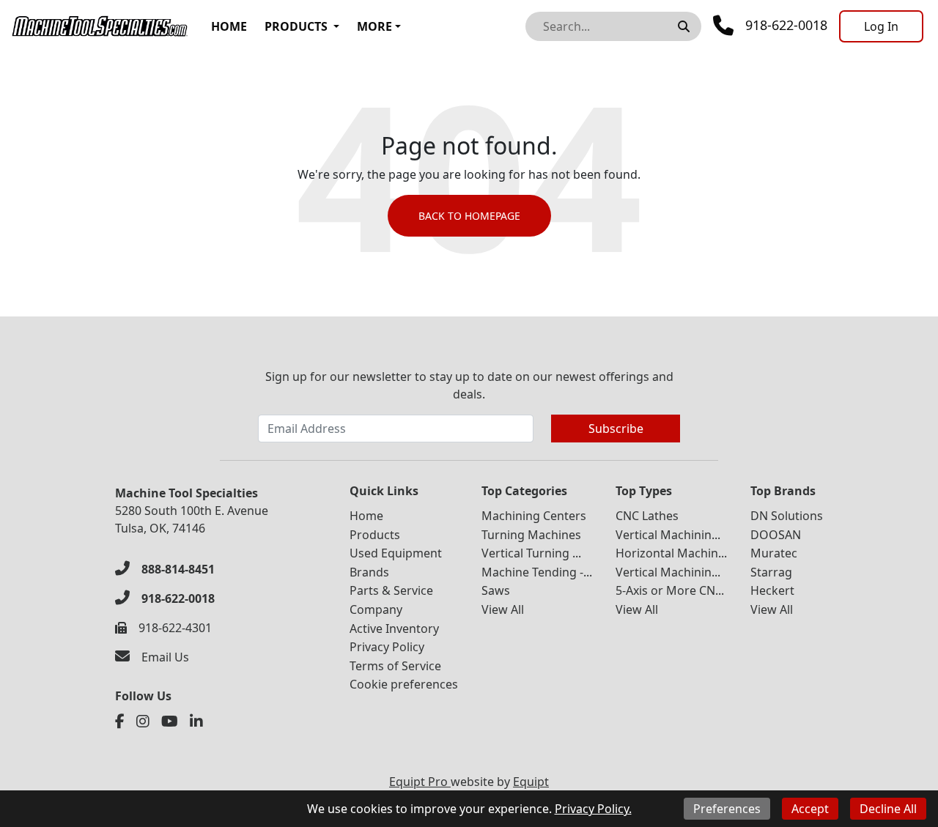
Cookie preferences (404, 684)
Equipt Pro (420, 782)
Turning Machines (531, 535)
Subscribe (615, 428)
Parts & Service (391, 590)
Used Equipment (396, 553)
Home (229, 26)
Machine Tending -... (536, 572)
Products (296, 26)
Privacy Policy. (593, 809)
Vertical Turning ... (531, 553)
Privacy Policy (387, 647)
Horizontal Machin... (671, 553)
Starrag (771, 572)
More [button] (374, 26)
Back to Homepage (469, 216)
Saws (495, 590)
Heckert (772, 590)
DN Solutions (786, 516)
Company (376, 609)
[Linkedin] (196, 721)
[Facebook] (120, 721)
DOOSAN (775, 535)
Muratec (773, 553)
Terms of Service (395, 666)
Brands (369, 572)
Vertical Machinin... (668, 535)
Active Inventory (394, 628)
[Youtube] (169, 721)
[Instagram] (142, 721)
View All (502, 609)
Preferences (727, 809)
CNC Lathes (647, 516)
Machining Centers (533, 516)
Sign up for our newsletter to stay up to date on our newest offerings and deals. (469, 385)
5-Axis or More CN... (670, 590)
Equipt (531, 782)
